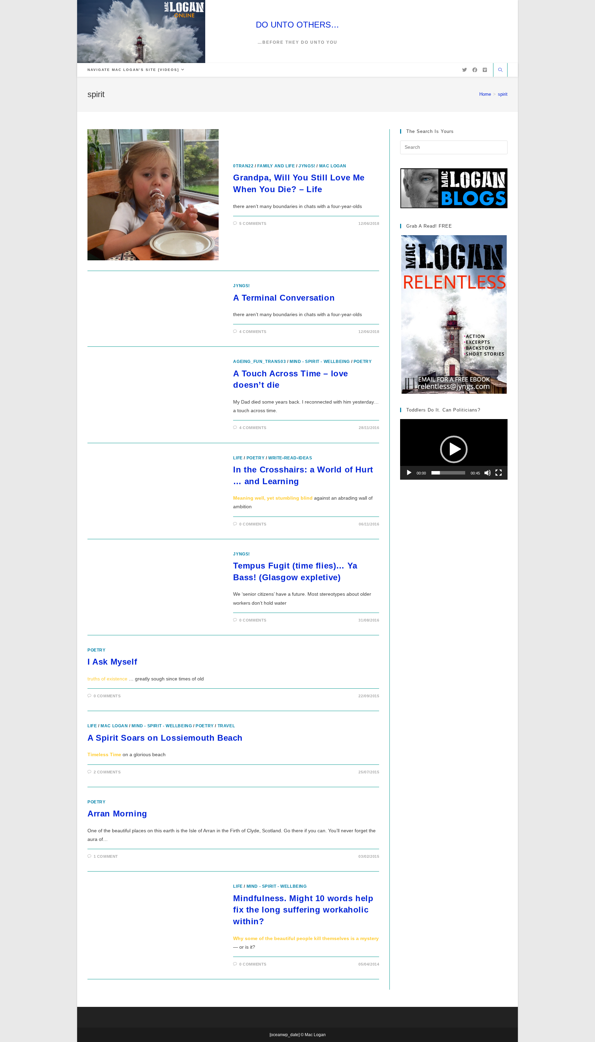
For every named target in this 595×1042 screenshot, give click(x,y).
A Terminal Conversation (284, 297)
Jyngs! (307, 166)
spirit (503, 94)
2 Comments (107, 772)
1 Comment (106, 856)
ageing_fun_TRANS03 (259, 361)
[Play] (409, 472)
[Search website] (500, 70)
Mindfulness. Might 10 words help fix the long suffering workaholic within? (303, 910)
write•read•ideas (290, 458)
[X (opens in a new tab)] (464, 69)
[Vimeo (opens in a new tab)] (485, 69)
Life (237, 458)
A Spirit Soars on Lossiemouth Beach (165, 737)
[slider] (448, 473)
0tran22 (243, 166)
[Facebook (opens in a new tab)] (475, 69)
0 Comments (253, 524)
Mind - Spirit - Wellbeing (320, 361)
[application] (454, 449)
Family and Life (276, 166)
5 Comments (253, 223)
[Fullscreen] (498, 472)
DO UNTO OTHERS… (297, 24)
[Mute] (487, 472)
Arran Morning (117, 813)
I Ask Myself (112, 661)
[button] (454, 449)
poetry (363, 361)
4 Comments (253, 332)
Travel (226, 725)
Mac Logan (332, 166)
